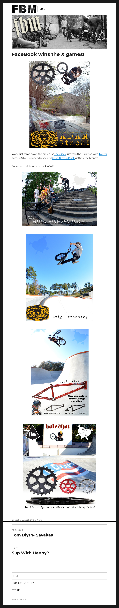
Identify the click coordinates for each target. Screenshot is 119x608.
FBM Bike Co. (18, 599)
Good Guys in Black (63, 158)
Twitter (103, 154)
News (39, 520)
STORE (16, 590)
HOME (15, 576)
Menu (44, 9)
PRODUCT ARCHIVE (23, 583)
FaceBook (60, 154)
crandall (15, 520)
